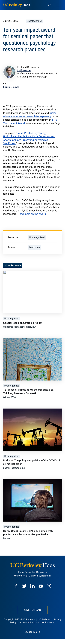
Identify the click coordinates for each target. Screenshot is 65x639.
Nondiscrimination (45, 622)
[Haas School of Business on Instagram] (48, 586)
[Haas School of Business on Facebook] (16, 586)
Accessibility (26, 622)
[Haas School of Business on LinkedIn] (32, 586)
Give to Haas (32, 609)
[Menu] (58, 5)
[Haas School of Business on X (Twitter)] (24, 586)
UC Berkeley (44, 619)
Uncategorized (34, 21)
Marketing (34, 247)
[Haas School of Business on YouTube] (40, 586)
